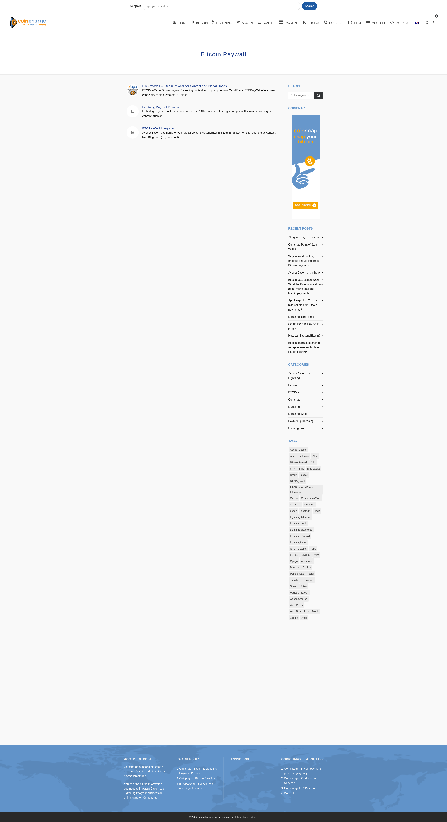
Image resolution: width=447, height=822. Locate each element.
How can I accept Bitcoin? (304, 335)
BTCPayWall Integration (159, 128)
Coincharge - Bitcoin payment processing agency (302, 771)
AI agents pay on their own (304, 237)
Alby (314, 456)
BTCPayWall (297, 481)
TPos (304, 586)
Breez (293, 475)
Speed (293, 586)
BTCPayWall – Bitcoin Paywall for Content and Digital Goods (184, 86)
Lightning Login (298, 523)
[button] (318, 95)
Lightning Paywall (300, 536)
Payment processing (301, 421)
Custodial (309, 504)
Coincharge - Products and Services (300, 780)
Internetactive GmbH (246, 817)
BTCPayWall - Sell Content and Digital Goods (196, 786)
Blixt (301, 468)
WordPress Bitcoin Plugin (304, 611)
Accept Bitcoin (298, 449)
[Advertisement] (305, 680)
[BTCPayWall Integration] (133, 132)
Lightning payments (301, 529)
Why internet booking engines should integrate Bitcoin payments (303, 261)
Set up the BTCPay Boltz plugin (303, 326)
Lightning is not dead (301, 316)
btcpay (304, 475)
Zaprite (294, 617)
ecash (293, 511)
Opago (294, 561)
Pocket (307, 567)
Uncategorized (297, 428)
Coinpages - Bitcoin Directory (197, 778)
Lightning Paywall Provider (160, 107)
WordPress (296, 605)
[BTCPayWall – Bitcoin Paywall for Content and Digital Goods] (133, 90)
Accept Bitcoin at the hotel (304, 272)
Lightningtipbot (298, 542)
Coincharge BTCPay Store (300, 788)
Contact (289, 793)
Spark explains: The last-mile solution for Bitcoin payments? (303, 305)
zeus (304, 617)
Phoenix (294, 567)
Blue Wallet (313, 468)
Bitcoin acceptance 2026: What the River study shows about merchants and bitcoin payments (305, 286)
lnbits (313, 548)
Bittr (313, 462)
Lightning (294, 406)
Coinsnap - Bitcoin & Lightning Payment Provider (198, 771)
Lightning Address (300, 517)
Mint (316, 555)
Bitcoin (292, 385)
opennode (306, 561)
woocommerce (298, 599)
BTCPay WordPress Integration (301, 489)
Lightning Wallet (298, 413)
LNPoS (294, 555)
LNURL (306, 555)
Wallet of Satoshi (299, 592)
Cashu (294, 498)
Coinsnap (294, 399)
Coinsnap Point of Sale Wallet (302, 247)
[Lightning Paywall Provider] (133, 111)
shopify (294, 580)
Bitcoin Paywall (298, 462)
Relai (311, 573)
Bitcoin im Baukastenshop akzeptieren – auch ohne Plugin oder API (304, 347)
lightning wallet (298, 548)
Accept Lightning (299, 456)
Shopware (307, 580)
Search (309, 6)
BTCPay (293, 392)
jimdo (317, 511)
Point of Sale (297, 573)
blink (292, 468)
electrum (305, 511)
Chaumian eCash (311, 498)
